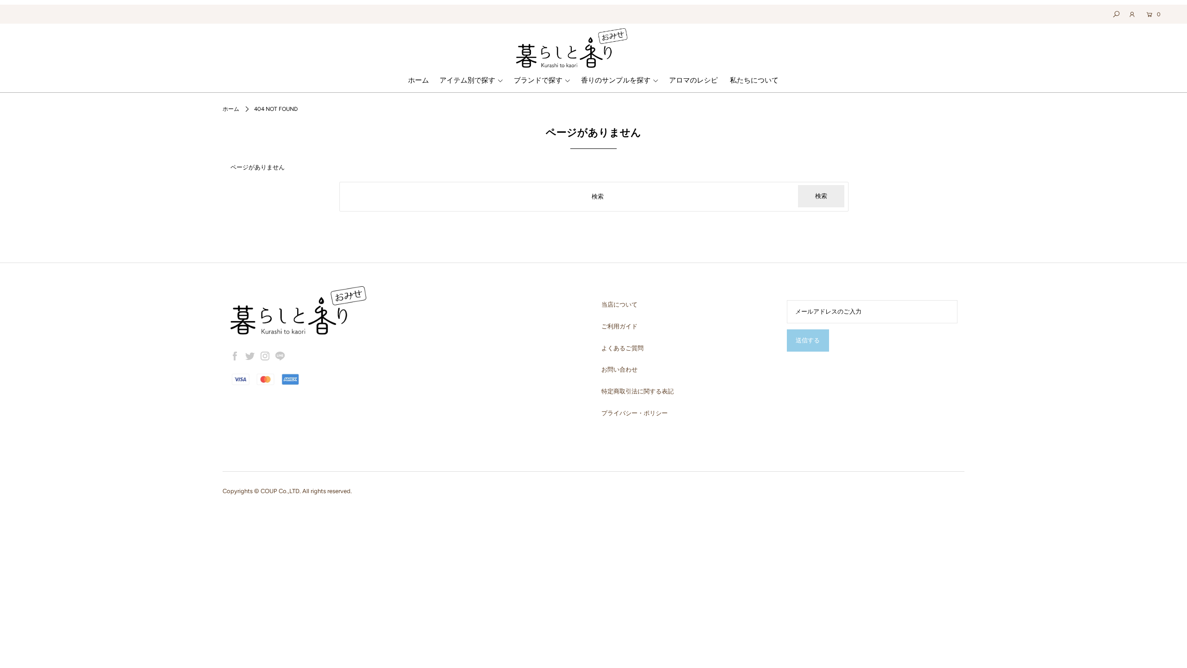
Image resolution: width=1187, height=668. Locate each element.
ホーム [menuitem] (418, 80)
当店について (619, 304)
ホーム (231, 109)
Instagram (265, 356)
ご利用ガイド (619, 326)
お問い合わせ (619, 369)
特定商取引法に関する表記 (637, 391)
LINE (280, 356)
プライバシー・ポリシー (634, 413)
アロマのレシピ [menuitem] (693, 80)
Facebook (235, 356)
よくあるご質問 (622, 348)
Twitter (250, 356)
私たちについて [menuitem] (754, 80)
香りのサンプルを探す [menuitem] (616, 80)
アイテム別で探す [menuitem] (467, 80)
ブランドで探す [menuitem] (538, 80)
